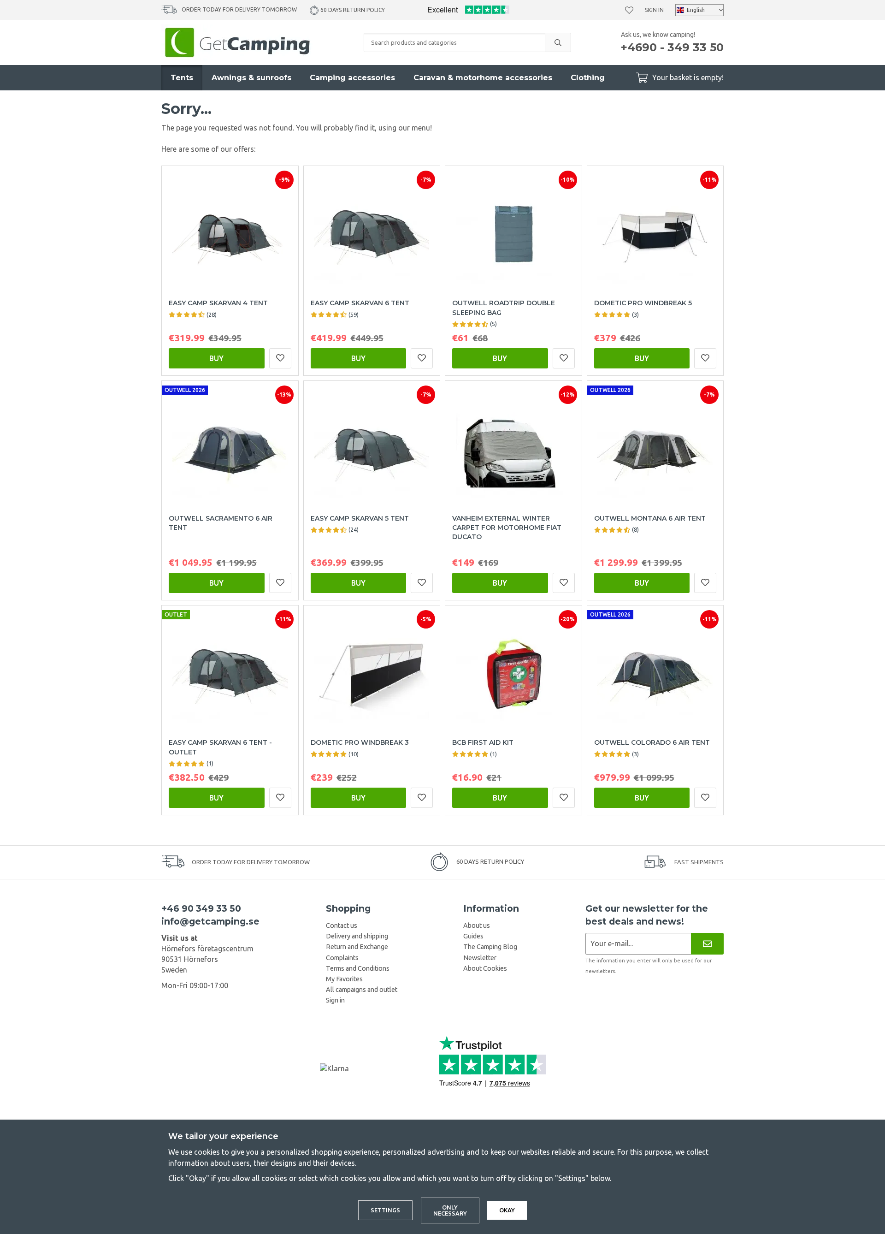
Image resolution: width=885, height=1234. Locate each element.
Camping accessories (352, 77)
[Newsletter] (707, 944)
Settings (385, 1210)
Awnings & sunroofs (251, 77)
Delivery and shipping (357, 936)
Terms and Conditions (357, 968)
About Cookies (485, 968)
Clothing (588, 77)
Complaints (342, 957)
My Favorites (344, 979)
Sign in (654, 10)
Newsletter (479, 957)
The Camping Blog (490, 946)
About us (476, 925)
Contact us (341, 925)
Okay (507, 1210)
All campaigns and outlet (361, 989)
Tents (182, 77)
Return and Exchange (357, 946)
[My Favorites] (629, 10)
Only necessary (450, 1210)
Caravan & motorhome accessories (482, 77)
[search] (558, 42)
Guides (473, 936)
